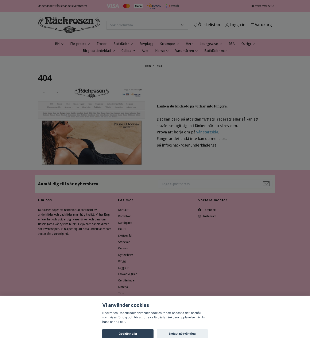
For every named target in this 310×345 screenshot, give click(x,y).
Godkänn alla (128, 333)
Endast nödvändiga (182, 333)
